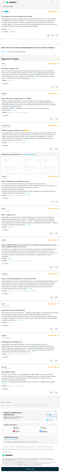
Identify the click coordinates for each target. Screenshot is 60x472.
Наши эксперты (41, 449)
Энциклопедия (24, 449)
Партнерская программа (21, 446)
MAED (2, 402)
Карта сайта (32, 449)
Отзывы (8, 402)
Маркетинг (11, 80)
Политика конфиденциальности (11, 449)
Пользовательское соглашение (45, 446)
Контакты (11, 446)
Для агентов (32, 446)
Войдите (3, 52)
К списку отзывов (8, 6)
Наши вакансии (50, 449)
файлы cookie (19, 462)
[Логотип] (30, 455)
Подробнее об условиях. (23, 464)
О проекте (5, 446)
